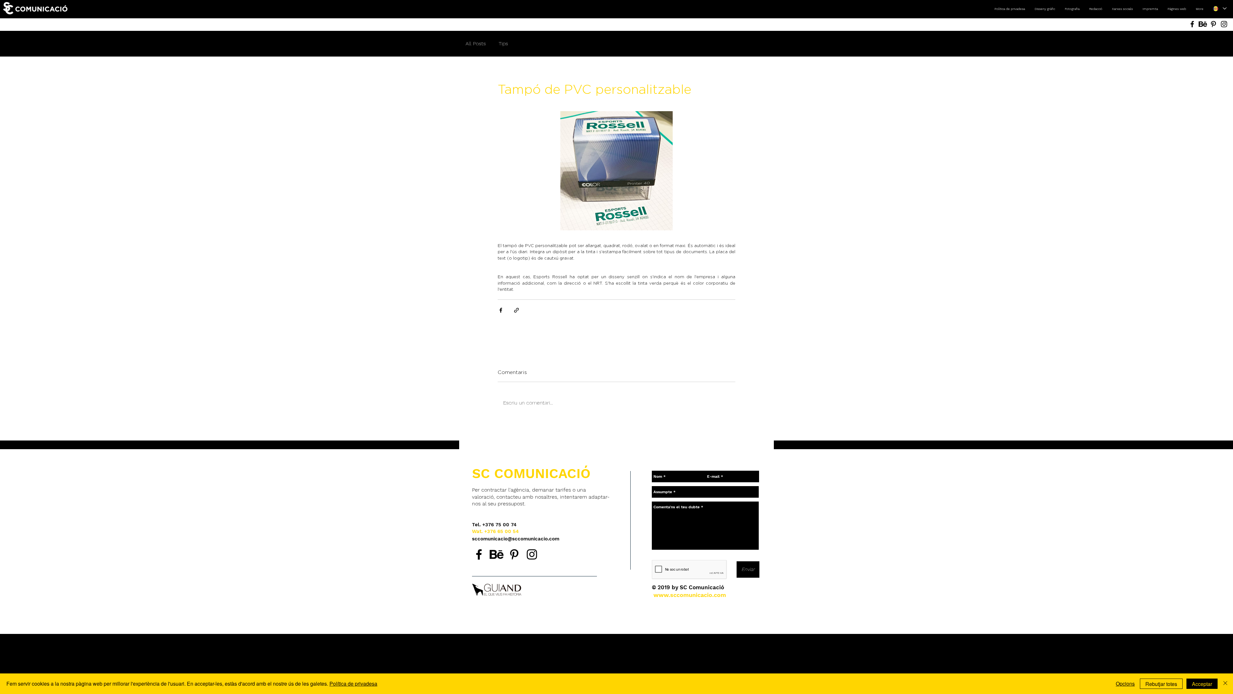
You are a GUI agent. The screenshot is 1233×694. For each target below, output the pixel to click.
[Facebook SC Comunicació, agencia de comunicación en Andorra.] (479, 554)
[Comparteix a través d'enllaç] (516, 310)
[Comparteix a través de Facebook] (501, 310)
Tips (503, 43)
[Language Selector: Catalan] (1219, 8)
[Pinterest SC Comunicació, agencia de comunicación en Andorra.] (514, 554)
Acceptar (1202, 684)
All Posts (476, 43)
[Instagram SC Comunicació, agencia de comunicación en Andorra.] (532, 554)
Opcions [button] (1125, 683)
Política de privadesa (353, 683)
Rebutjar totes (1161, 684)
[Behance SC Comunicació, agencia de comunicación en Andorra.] (496, 554)
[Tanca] (1225, 684)
